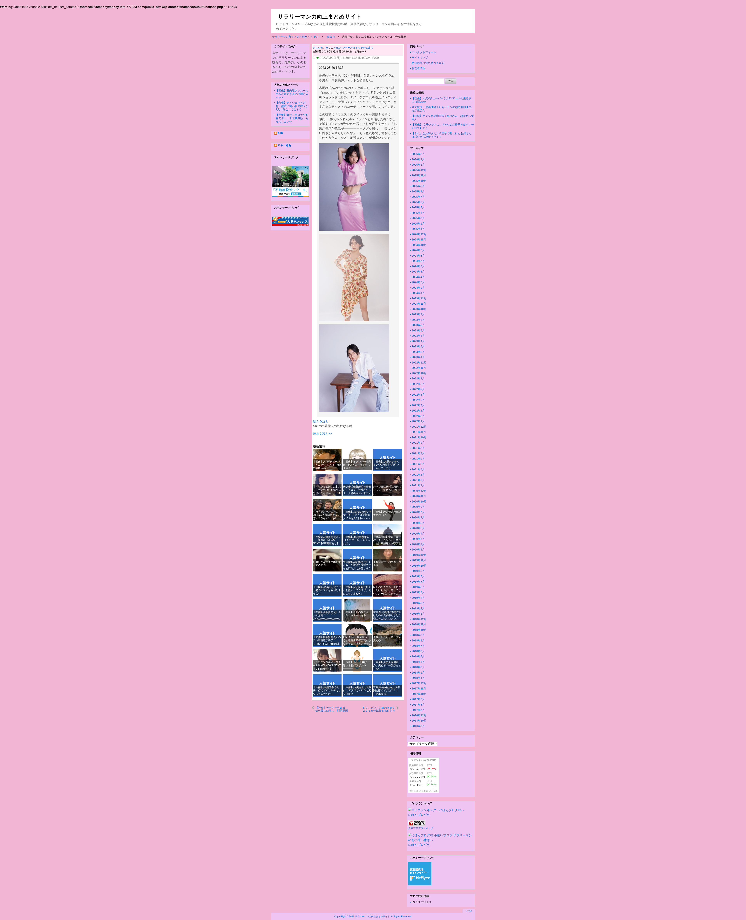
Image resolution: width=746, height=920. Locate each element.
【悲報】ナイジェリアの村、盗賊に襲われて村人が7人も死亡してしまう (292, 106)
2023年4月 (418, 341)
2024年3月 (418, 282)
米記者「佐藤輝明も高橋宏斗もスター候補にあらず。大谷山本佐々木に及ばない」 (357, 491)
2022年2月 (418, 416)
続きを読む (321, 421)
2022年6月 (418, 394)
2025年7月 (418, 196)
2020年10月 (419, 501)
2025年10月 (419, 180)
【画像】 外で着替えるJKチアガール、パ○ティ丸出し (356, 540)
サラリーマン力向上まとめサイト (320, 17)
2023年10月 (419, 309)
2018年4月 (418, 661)
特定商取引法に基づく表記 (428, 63)
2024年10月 (419, 244)
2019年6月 (418, 587)
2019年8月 (418, 576)
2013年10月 (419, 720)
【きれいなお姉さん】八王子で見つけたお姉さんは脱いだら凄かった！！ (327, 490)
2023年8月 (418, 319)
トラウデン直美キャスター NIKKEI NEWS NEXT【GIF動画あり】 (327, 540)
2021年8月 (418, 448)
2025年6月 (418, 202)
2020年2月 (418, 544)
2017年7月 (418, 709)
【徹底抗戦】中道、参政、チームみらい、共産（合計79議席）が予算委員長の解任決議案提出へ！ (387, 543)
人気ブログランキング (420, 828)
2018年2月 (418, 672)
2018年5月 (418, 656)
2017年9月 (418, 699)
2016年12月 (419, 715)
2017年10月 (419, 693)
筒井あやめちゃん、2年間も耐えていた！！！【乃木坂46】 (386, 690)
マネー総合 (284, 145)
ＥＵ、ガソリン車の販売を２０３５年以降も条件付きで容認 (379, 709)
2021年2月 (418, 480)
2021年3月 (418, 474)
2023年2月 (418, 351)
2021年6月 (418, 458)
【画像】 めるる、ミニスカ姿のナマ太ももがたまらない (327, 590)
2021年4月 (418, 469)
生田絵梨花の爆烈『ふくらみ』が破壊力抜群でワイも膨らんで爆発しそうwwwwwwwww (357, 566)
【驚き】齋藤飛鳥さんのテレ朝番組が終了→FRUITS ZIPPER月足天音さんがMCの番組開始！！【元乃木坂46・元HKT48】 (327, 645)
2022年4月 (418, 405)
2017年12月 (419, 683)
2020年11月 (419, 496)
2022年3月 (418, 410)
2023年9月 (418, 314)
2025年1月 (418, 228)
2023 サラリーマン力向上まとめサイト (369, 916)
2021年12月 (419, 426)
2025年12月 (419, 170)
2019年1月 (418, 613)
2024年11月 (419, 239)
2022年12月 (419, 362)
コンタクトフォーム (424, 52)
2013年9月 (418, 726)
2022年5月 (418, 399)
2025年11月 (419, 175)
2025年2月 (418, 223)
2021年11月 (419, 431)
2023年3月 (418, 346)
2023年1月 (418, 357)
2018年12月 (419, 619)
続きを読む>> (322, 433)
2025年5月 (418, 207)
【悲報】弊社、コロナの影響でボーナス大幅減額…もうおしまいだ (292, 118)
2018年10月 (419, 629)
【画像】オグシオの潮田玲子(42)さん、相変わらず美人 (357, 465)
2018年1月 (418, 677)
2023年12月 (419, 298)
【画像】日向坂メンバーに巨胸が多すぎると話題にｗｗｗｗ (292, 94)
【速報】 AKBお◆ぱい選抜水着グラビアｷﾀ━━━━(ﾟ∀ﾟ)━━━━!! (356, 667)
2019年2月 (418, 608)
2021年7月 (418, 453)
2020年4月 (418, 533)
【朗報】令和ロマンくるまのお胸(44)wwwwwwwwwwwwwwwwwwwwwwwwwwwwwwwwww (327, 619)
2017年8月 (418, 704)
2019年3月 (418, 603)
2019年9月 (418, 570)
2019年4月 (418, 597)
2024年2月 (418, 287)
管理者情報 (418, 68)
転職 (280, 133)
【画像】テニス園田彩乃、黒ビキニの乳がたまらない (387, 665)
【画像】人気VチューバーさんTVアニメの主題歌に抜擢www (327, 465)
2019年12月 (419, 555)
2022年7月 (418, 389)
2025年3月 (418, 218)
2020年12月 (419, 490)
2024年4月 (418, 277)
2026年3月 (418, 154)
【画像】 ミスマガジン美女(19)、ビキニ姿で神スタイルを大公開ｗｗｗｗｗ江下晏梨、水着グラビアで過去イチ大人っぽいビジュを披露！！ (357, 520)
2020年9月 (418, 506)
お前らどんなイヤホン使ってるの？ (327, 563)
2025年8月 (418, 191)
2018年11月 (419, 624)
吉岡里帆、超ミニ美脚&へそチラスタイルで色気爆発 (343, 47)
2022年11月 (419, 367)
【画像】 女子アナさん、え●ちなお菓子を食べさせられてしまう (387, 465)
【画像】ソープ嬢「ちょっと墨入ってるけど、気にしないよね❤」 (357, 590)
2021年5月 (418, 464)
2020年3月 (418, 538)
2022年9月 (418, 378)
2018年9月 (418, 635)
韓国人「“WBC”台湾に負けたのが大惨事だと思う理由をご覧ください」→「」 (387, 617)
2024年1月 (418, 292)
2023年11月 (419, 303)
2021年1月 (418, 485)
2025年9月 (418, 186)
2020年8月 (418, 512)
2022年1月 (418, 421)
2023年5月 (418, 335)
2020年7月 (418, 517)
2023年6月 (418, 330)
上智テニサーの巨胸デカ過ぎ (387, 563)
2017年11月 (419, 688)
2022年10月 (419, 373)
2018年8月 (418, 640)
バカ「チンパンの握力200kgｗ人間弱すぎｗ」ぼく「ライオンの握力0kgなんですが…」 (326, 516)
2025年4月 (418, 212)
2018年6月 (418, 651)
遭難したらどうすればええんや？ (387, 639)
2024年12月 (419, 234)
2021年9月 (418, 442)
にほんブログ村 (419, 814)
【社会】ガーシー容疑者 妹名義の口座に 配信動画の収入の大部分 (331, 709)
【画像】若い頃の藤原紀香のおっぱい (387, 513)
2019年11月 (419, 560)
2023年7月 (418, 325)
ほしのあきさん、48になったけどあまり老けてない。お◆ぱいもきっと (387, 590)
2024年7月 (418, 260)
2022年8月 (418, 383)
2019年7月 (418, 581)
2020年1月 (418, 549)
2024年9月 (418, 250)
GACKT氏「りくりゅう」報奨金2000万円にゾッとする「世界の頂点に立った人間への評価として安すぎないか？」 (357, 644)
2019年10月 (419, 565)
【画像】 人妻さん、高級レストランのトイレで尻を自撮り (357, 690)
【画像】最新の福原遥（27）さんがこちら (355, 614)
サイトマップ (420, 57)
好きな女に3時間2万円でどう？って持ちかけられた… (387, 490)
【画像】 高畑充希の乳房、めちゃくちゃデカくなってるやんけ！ (327, 690)
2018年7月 (418, 645)
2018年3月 (418, 667)
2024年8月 (418, 255)
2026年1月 (418, 164)
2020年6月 (418, 522)
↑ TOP (469, 911)
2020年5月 (418, 528)
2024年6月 (418, 266)
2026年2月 (418, 159)
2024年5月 (418, 271)
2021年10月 (419, 437)
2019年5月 (418, 592)
